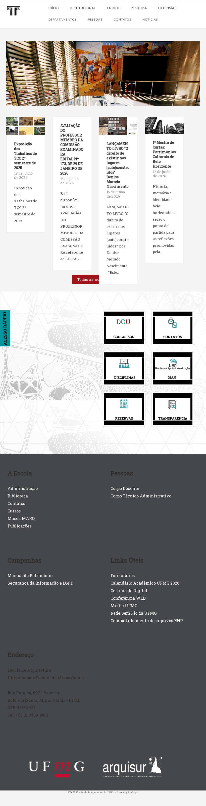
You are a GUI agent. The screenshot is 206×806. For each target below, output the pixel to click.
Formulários (123, 575)
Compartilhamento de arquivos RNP (147, 620)
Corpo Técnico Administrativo (141, 495)
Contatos (16, 503)
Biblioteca (18, 495)
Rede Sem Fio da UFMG (134, 613)
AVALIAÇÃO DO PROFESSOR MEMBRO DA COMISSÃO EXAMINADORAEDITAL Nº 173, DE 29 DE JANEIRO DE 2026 (71, 149)
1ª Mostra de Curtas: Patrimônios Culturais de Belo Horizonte (164, 154)
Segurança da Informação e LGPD (40, 583)
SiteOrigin (133, 792)
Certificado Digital (129, 590)
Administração (23, 488)
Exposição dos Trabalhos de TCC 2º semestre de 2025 (25, 156)
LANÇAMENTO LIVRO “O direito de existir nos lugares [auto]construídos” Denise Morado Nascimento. (118, 165)
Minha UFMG (124, 605)
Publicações (19, 525)
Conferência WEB (128, 598)
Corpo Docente (125, 488)
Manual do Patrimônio (30, 575)
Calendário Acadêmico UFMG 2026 (145, 583)
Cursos (14, 510)
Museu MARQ (21, 518)
